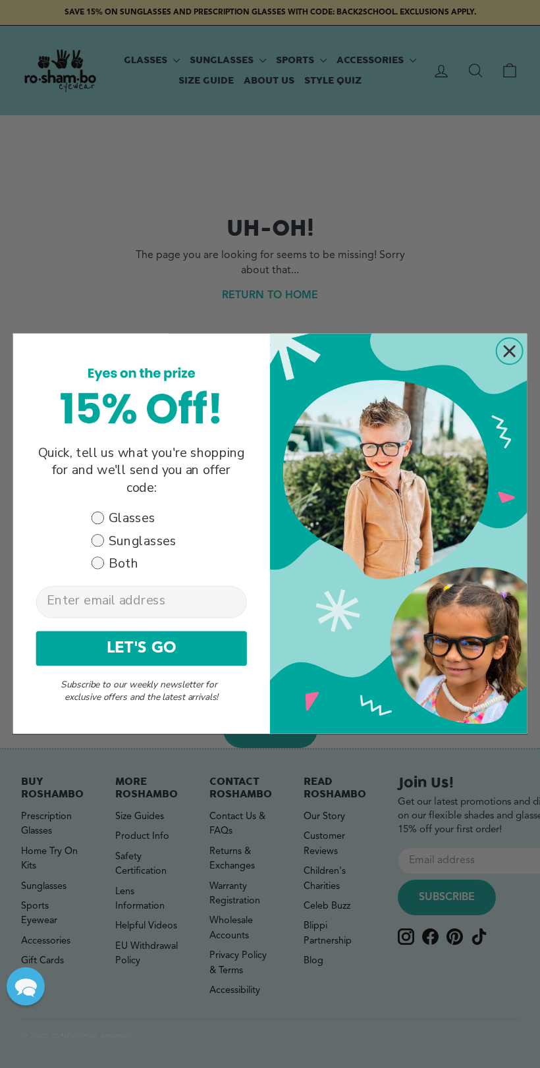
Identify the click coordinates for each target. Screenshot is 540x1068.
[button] (26, 986)
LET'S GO (141, 648)
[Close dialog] (509, 351)
